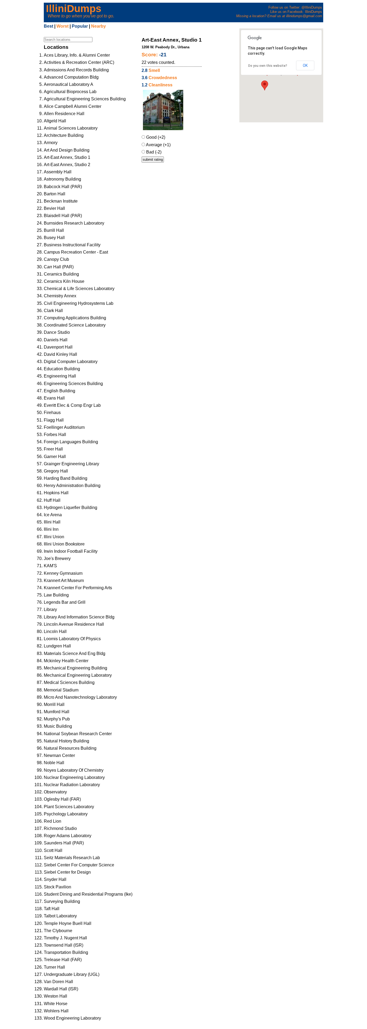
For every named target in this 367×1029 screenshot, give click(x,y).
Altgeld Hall (55, 121)
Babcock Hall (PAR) (63, 186)
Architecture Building (64, 135)
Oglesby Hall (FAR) (62, 799)
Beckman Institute (61, 201)
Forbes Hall (55, 434)
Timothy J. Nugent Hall (65, 938)
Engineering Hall (60, 376)
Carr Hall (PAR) (59, 267)
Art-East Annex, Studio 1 (67, 157)
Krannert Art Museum (64, 580)
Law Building (56, 595)
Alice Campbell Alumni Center (72, 106)
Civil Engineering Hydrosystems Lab (78, 303)
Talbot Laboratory (60, 916)
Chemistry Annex (60, 296)
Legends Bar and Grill (64, 602)
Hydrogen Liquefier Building (70, 507)
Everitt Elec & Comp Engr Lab (72, 405)
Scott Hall (53, 850)
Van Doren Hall (58, 981)
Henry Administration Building (72, 485)
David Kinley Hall (60, 354)
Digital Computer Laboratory (71, 361)
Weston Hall (55, 996)
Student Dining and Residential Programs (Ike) (88, 894)
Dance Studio (57, 332)
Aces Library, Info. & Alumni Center (77, 55)
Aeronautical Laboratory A (68, 84)
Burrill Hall (54, 230)
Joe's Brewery (57, 558)
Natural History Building (66, 741)
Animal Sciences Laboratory (71, 128)
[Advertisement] (286, 162)
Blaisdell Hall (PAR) (63, 215)
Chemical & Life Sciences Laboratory (79, 288)
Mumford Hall (56, 711)
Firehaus (52, 412)
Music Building (58, 726)
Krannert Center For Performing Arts (78, 587)
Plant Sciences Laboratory (69, 806)
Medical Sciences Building (69, 682)
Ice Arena (53, 514)
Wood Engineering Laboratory (72, 1018)
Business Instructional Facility (72, 245)
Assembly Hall (57, 172)
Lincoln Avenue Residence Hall (74, 624)
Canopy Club (56, 259)
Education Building (62, 369)
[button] (264, 85)
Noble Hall (54, 762)
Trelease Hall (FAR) (63, 959)
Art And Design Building (66, 150)
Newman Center (59, 755)
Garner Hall (55, 456)
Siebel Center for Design (67, 872)
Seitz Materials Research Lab (72, 857)
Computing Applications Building (75, 318)
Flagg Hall (54, 420)
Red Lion (52, 821)
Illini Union (54, 536)
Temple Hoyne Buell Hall (67, 923)
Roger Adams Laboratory (67, 835)
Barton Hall (54, 194)
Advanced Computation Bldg (71, 77)
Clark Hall (53, 310)
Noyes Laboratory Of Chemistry (73, 770)
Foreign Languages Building (71, 442)
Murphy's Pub (57, 719)
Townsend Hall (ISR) (63, 945)
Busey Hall (54, 237)
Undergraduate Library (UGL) (71, 974)
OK (305, 65)
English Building (59, 391)
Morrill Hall (54, 704)
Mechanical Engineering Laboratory (78, 675)
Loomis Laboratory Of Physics (72, 638)
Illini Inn (51, 529)
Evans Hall (54, 398)
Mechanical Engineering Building (75, 668)
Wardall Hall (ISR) (61, 989)
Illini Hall (52, 522)
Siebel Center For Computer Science (79, 865)
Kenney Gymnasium (63, 573)
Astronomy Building (62, 179)
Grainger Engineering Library (71, 464)
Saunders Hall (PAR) (64, 843)
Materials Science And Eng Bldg (74, 653)
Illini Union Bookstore (64, 544)
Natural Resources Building (70, 748)
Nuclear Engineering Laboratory (74, 777)
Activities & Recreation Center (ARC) (79, 62)
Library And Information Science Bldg (79, 617)
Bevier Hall (54, 208)
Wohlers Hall (56, 1011)
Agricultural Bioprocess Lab (70, 91)
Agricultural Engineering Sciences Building (85, 99)
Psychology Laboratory (66, 814)
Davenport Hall (58, 347)
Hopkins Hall (56, 492)
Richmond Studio (60, 828)
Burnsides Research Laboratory (74, 223)
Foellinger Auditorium (64, 427)
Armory (50, 142)
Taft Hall (51, 908)
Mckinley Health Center (66, 660)
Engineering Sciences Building (73, 383)
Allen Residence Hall (64, 113)
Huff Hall (52, 500)
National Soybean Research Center (78, 733)
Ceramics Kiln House (64, 281)
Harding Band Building (65, 478)
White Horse (55, 1003)
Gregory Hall (56, 471)
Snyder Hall (55, 879)
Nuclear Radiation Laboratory (72, 784)
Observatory (55, 792)
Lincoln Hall (55, 631)
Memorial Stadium (61, 690)
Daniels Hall (55, 340)
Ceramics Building (61, 274)
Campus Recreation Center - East (76, 252)
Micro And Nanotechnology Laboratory (80, 697)
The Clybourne (58, 930)
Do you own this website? (267, 66)
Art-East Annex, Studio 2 (67, 164)
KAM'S (50, 565)
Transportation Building (66, 952)
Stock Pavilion (57, 887)
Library (50, 609)
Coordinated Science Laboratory (75, 325)
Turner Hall (54, 967)
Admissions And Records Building (76, 70)
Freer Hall (53, 449)
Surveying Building (62, 901)
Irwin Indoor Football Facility (71, 551)
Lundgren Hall (57, 646)
